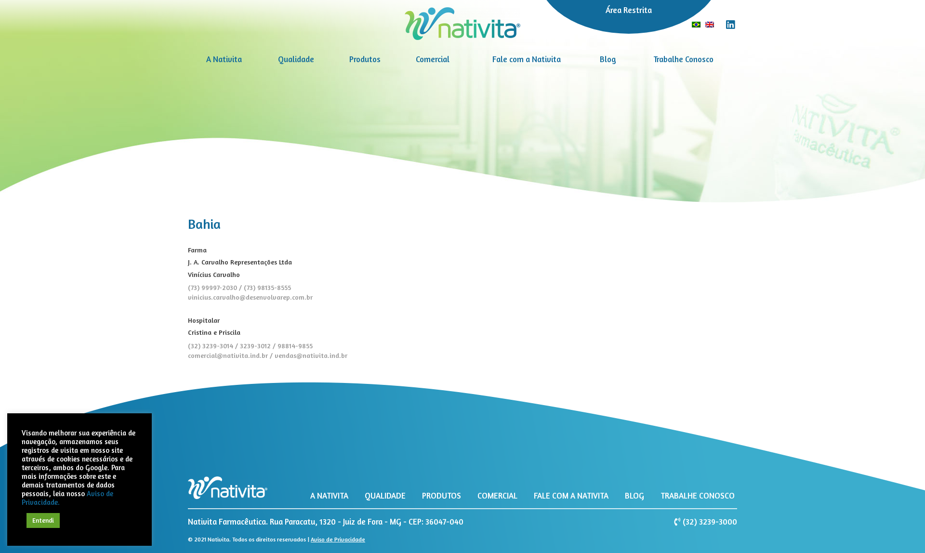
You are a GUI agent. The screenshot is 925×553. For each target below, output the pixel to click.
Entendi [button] (43, 520)
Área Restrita (629, 10)
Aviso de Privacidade (338, 539)
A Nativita (224, 59)
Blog (608, 59)
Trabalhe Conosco (683, 59)
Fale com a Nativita (526, 59)
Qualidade (296, 59)
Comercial (432, 59)
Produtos (365, 59)
